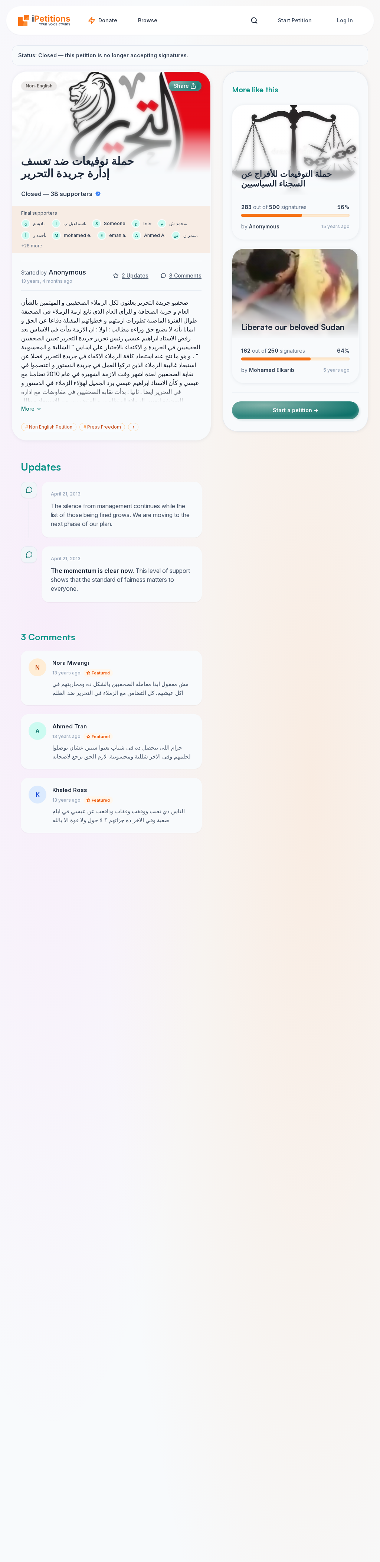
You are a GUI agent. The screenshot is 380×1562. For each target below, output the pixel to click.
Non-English (39, 86)
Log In (345, 20)
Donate (107, 20)
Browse (147, 20)
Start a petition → (295, 410)
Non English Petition (48, 427)
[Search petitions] (254, 20)
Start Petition (295, 20)
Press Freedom (102, 427)
